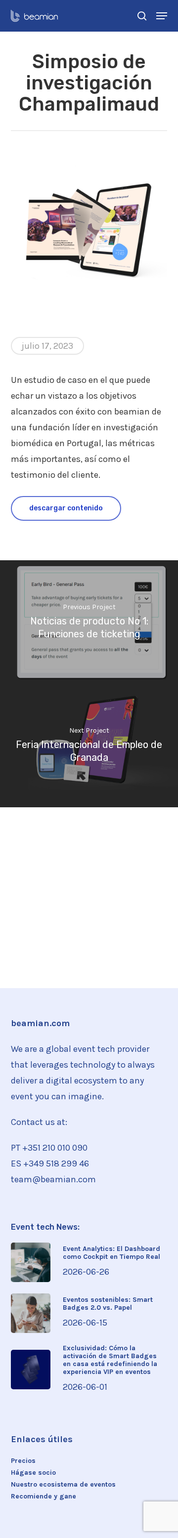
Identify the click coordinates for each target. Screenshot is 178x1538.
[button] (161, 16)
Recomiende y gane (43, 1496)
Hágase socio (33, 1473)
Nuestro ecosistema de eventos (63, 1485)
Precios (23, 1461)
